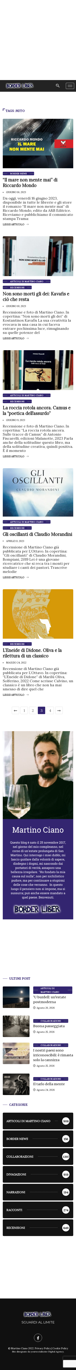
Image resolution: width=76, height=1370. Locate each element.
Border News (18, 173)
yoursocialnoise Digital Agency (47, 1351)
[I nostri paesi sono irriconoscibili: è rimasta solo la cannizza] (16, 1053)
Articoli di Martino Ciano (26, 281)
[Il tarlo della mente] (16, 1084)
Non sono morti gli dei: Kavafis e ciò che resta (36, 296)
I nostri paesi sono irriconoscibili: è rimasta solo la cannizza (53, 1055)
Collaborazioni (51, 1021)
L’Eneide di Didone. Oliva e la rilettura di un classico (32, 653)
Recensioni (17, 287)
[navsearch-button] (58, 86)
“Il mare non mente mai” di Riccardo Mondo (30, 182)
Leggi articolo (13, 224)
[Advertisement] (38, 40)
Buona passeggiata (49, 1026)
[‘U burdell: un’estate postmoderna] (16, 997)
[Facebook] (38, 1338)
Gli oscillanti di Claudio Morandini (37, 534)
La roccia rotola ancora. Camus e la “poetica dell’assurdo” (37, 410)
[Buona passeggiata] (16, 1026)
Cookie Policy (60, 1348)
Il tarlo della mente (49, 1084)
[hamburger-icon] (70, 86)
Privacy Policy (43, 1348)
